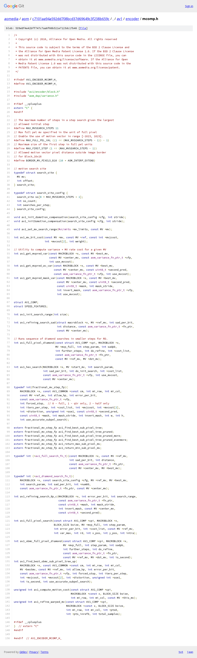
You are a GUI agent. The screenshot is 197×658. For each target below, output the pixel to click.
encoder (132, 18)
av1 (119, 18)
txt (181, 652)
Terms (44, 652)
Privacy (33, 652)
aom (25, 18)
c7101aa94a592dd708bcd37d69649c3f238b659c (70, 18)
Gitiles (23, 652)
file (83, 28)
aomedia (11, 18)
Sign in (189, 6)
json (190, 652)
